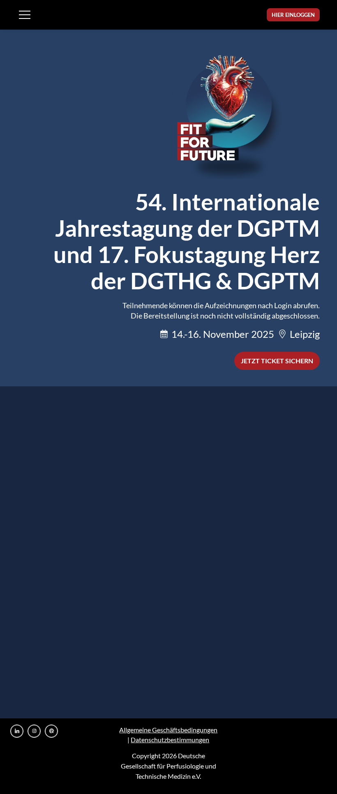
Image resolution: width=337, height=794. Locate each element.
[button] (24, 15)
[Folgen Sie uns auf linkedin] (17, 731)
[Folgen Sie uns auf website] (51, 731)
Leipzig (305, 334)
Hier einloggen (293, 15)
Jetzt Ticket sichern (277, 361)
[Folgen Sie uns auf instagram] (34, 731)
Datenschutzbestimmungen (170, 739)
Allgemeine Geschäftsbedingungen (168, 730)
